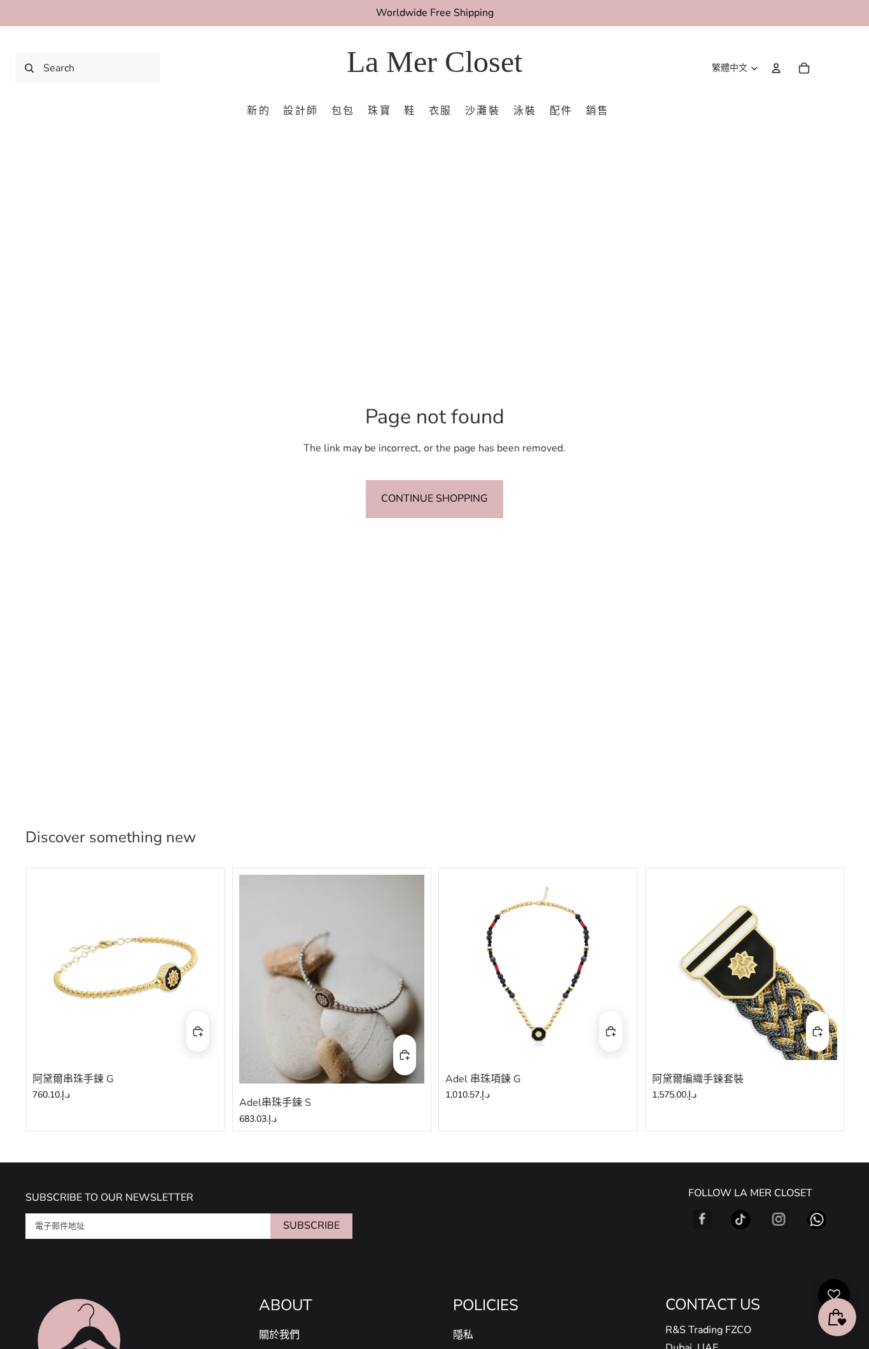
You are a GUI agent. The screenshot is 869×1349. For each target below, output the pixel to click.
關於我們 (279, 1335)
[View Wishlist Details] (831, 68)
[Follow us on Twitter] (740, 1220)
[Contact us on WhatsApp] (817, 1220)
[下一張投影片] (198, 967)
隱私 (463, 1335)
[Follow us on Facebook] (702, 1220)
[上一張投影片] (51, 967)
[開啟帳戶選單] (776, 68)
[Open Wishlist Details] (834, 1295)
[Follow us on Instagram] (779, 1220)
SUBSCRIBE (311, 1225)
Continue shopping (434, 498)
